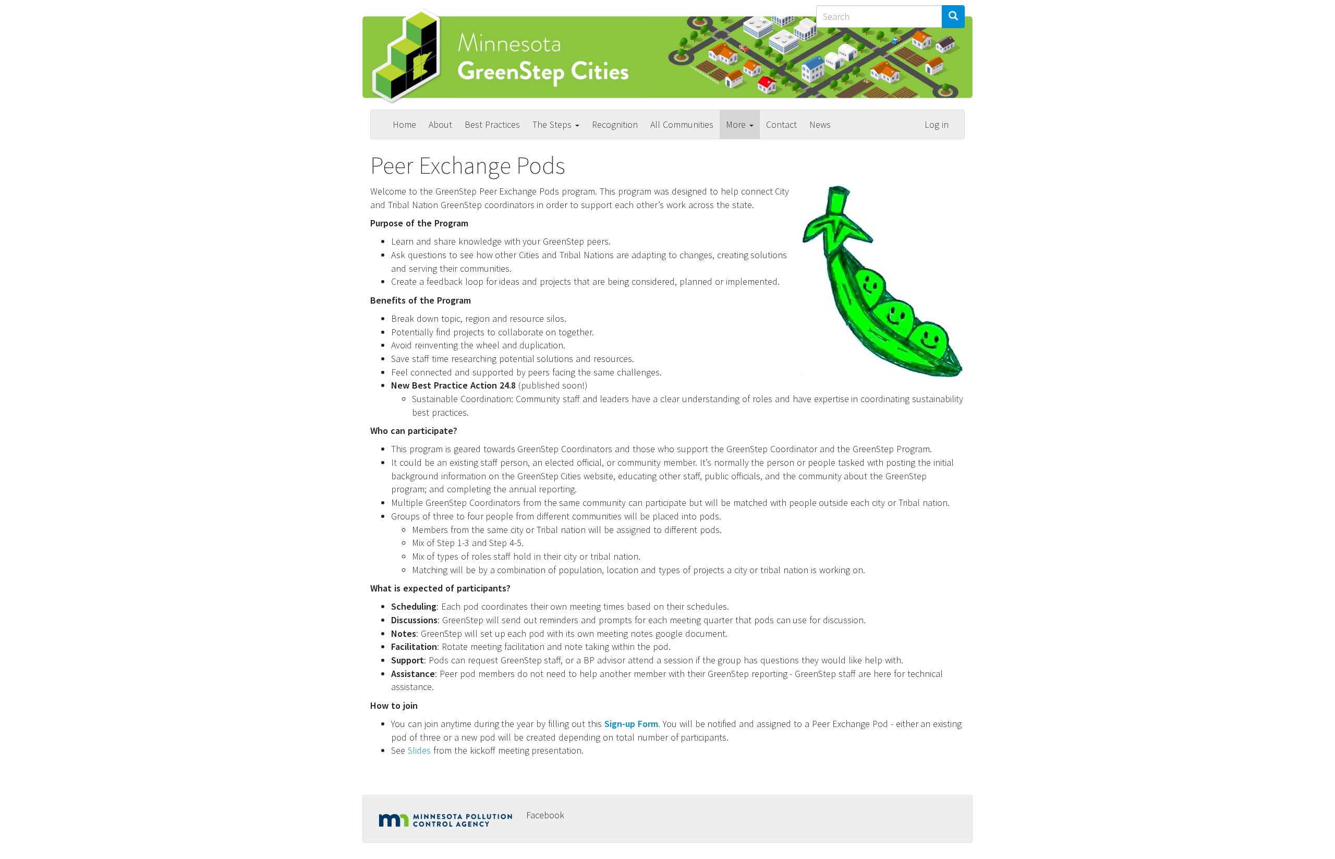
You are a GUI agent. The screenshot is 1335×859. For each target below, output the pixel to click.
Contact (781, 124)
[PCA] (448, 818)
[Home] (508, 55)
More (737, 124)
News (820, 124)
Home (404, 124)
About (440, 124)
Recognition (615, 124)
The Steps (553, 124)
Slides (419, 750)
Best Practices (492, 124)
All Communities (681, 124)
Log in (937, 124)
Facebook (545, 815)
